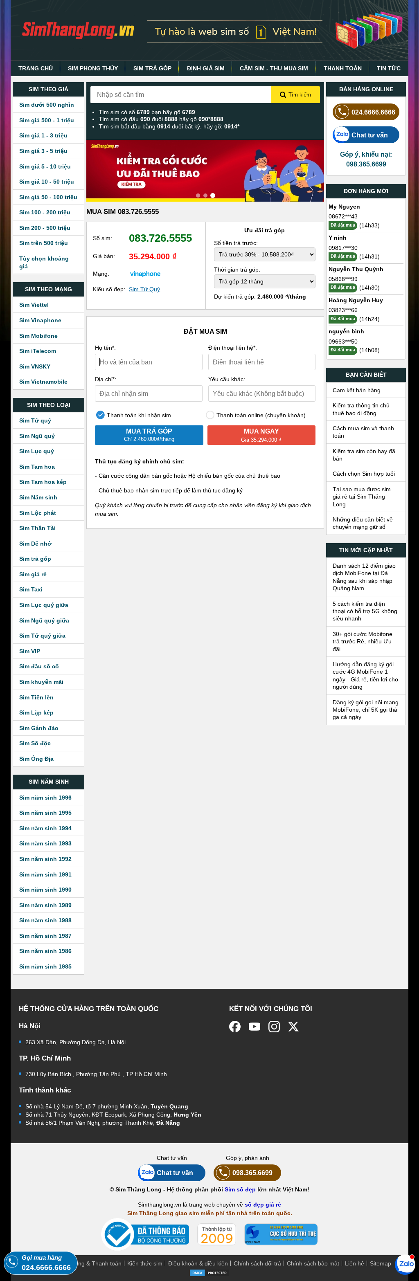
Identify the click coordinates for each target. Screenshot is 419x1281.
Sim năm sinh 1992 (45, 859)
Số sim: (102, 238)
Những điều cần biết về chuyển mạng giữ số (363, 523)
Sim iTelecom (37, 351)
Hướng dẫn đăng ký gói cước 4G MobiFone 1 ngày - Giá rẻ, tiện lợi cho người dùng (365, 675)
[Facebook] (235, 1026)
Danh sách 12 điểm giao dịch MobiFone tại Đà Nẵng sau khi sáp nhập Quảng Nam (364, 576)
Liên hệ (354, 1263)
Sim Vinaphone (40, 320)
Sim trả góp (35, 558)
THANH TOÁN (343, 68)
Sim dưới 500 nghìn (46, 104)
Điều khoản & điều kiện (198, 1263)
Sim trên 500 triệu (43, 243)
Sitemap (380, 1263)
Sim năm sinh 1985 (45, 966)
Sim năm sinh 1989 (45, 905)
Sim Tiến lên (36, 697)
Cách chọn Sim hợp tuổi (364, 473)
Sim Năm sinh (38, 497)
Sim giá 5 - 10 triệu (45, 166)
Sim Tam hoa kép (43, 482)
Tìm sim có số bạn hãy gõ (147, 112)
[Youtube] (254, 1026)
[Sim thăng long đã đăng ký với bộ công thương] (145, 1234)
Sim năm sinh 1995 (45, 812)
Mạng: (101, 273)
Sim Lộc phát (37, 513)
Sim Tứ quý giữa (42, 635)
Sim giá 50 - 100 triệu (48, 197)
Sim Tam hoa (37, 466)
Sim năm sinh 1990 (45, 889)
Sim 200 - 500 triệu (44, 228)
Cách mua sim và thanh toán (363, 432)
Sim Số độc (35, 743)
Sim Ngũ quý (37, 436)
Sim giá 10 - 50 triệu (46, 181)
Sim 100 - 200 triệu (44, 212)
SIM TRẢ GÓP (152, 68)
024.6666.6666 (373, 112)
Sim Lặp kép (36, 712)
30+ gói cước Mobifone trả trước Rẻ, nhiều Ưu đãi (362, 641)
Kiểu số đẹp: (109, 289)
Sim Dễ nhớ (35, 543)
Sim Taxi (31, 589)
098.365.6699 (252, 1172)
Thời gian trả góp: (237, 269)
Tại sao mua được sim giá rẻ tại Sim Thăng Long (362, 497)
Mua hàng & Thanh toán (90, 1263)
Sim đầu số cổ (39, 666)
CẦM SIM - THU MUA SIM (274, 68)
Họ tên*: (105, 347)
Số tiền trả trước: (236, 243)
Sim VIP (29, 651)
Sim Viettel (34, 304)
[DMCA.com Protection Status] (209, 1272)
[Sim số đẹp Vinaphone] (145, 273)
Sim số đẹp (240, 1189)
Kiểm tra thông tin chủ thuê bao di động (361, 409)
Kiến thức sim (144, 1263)
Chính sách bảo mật (313, 1263)
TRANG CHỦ (35, 68)
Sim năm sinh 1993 (45, 843)
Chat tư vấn (369, 135)
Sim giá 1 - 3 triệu (43, 135)
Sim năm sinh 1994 (45, 828)
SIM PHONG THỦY (93, 68)
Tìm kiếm (299, 95)
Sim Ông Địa (36, 758)
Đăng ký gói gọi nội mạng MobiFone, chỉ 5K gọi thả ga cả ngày (366, 710)
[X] (294, 1026)
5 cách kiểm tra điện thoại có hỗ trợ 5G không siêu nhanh (365, 611)
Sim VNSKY (34, 366)
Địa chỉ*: (105, 379)
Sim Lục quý (36, 451)
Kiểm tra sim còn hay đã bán (364, 455)
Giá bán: (104, 256)
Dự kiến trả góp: (260, 296)
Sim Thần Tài (37, 528)
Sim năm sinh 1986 (45, 951)
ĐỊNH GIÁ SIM (206, 68)
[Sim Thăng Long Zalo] (405, 1264)
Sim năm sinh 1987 (45, 936)
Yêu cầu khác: (226, 379)
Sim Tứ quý (35, 420)
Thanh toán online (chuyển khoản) (260, 415)
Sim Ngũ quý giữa (44, 620)
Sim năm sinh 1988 (45, 920)
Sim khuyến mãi (41, 682)
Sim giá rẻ (33, 574)
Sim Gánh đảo (39, 728)
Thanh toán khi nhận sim (138, 415)
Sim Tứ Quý (144, 289)
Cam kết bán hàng (357, 390)
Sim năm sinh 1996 (45, 797)
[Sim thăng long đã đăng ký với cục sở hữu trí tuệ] (281, 1234)
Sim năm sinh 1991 (45, 874)
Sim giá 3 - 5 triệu (43, 151)
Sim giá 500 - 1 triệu (46, 120)
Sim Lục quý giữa (43, 605)
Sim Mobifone (38, 336)
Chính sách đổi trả (257, 1263)
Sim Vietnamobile (43, 381)
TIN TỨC (389, 68)
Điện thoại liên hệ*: (232, 347)
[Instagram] (274, 1026)
